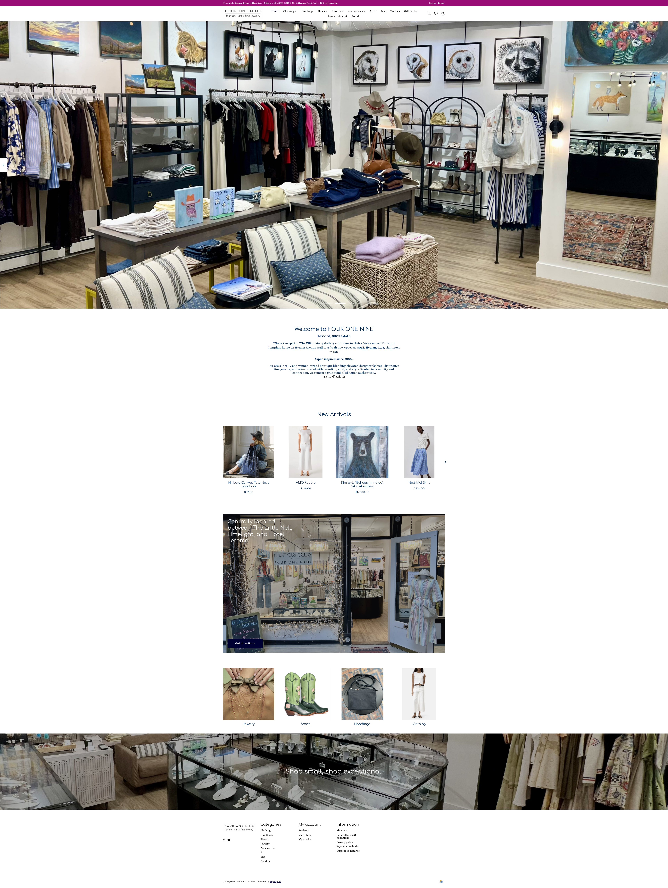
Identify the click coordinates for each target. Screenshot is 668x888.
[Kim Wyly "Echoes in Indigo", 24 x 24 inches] (362, 452)
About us (341, 830)
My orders (305, 835)
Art (262, 852)
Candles (395, 11)
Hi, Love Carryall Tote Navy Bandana (248, 484)
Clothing (419, 724)
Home (275, 11)
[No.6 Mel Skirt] (419, 452)
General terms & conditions (346, 836)
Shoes (306, 724)
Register (304, 830)
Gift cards (410, 11)
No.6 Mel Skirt (419, 482)
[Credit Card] (441, 881)
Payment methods (347, 846)
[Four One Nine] (243, 13)
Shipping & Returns (348, 850)
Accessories (268, 848)
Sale (383, 11)
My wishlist (305, 839)
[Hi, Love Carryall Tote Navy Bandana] (249, 452)
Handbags (307, 11)
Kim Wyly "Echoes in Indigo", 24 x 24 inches (362, 484)
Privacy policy (344, 842)
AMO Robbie (305, 482)
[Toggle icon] (429, 13)
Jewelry (249, 724)
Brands (355, 16)
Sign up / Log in (436, 3)
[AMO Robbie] (306, 452)
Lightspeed (275, 881)
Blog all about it (337, 16)
